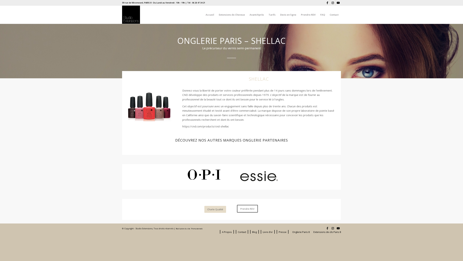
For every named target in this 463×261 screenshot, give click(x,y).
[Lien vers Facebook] (327, 2)
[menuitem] (209, 15)
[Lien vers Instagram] (332, 2)
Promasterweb (196, 229)
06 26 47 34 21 (198, 2)
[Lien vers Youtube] (338, 2)
